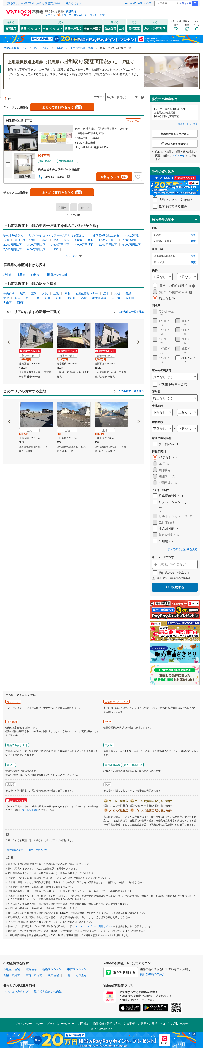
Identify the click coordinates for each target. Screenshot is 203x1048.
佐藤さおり (185, 3)
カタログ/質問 (153, 28)
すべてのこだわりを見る (182, 549)
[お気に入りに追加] (137, 176)
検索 (195, 3)
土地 (121, 28)
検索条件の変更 (163, 219)
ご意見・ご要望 (147, 1023)
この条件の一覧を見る (131, 311)
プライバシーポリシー (29, 1023)
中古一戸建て (92, 28)
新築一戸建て (73, 28)
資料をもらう (114, 176)
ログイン (50, 15)
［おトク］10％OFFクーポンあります (83, 15)
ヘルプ (148, 3)
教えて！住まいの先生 (48, 991)
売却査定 (134, 28)
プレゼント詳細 (30, 810)
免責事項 (129, 1023)
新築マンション (30, 28)
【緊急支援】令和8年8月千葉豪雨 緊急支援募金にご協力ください (43, 3)
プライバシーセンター (60, 1023)
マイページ (179, 155)
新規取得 (71, 11)
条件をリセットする (188, 123)
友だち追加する (124, 972)
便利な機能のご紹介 (152, 974)
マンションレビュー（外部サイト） (94, 926)
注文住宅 (110, 28)
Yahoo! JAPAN (133, 3)
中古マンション (52, 28)
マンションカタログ (15, 991)
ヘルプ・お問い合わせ (174, 1023)
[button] (9, 328)
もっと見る (71, 255)
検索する (177, 587)
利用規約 (83, 1023)
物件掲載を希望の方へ (107, 1023)
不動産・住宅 (11, 969)
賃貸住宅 (10, 28)
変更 (193, 234)
